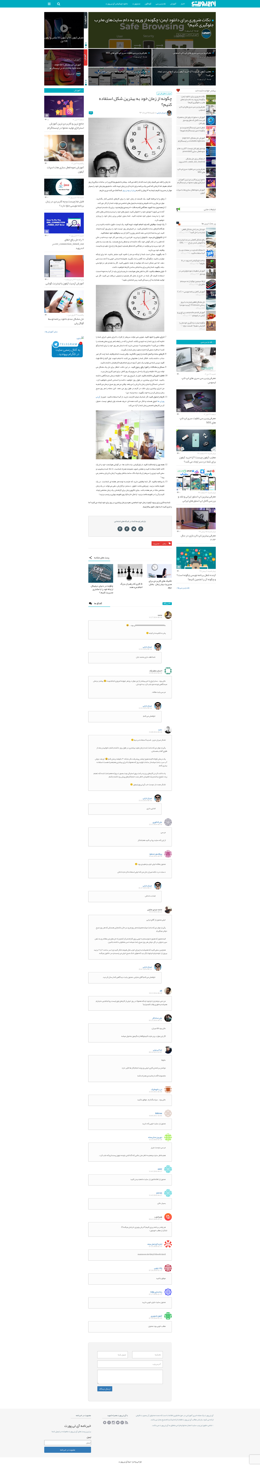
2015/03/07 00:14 (155, 1052)
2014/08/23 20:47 (145, 969)
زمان (164, 543)
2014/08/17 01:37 (145, 888)
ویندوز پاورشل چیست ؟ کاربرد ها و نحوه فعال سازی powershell (191, 149)
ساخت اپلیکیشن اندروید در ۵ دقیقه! (193, 261)
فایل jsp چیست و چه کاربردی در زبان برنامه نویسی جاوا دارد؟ (65, 203)
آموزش (173, 4)
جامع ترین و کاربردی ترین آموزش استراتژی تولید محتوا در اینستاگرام (191, 181)
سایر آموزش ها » (51, 331)
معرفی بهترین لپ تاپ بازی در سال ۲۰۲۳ (198, 537)
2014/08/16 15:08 (155, 732)
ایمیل (89, 1437)
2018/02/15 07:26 (155, 1270)
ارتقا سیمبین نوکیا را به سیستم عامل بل (192, 282)
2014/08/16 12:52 (145, 649)
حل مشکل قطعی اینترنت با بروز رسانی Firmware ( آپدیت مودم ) (192, 305)
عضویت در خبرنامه (67, 1450)
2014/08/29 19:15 (155, 993)
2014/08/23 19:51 (155, 912)
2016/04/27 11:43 (155, 1195)
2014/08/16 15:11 (155, 824)
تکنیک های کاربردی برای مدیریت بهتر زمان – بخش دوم (160, 584)
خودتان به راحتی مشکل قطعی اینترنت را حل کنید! (192, 230)
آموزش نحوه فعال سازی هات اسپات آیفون (190, 191)
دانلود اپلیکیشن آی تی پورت (117, 4)
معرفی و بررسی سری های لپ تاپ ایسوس (192, 108)
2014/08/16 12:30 (155, 673)
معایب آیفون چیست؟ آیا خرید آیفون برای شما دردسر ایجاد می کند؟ (197, 459)
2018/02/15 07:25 (155, 1246)
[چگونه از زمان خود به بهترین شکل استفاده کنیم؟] (130, 147)
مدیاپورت (136, 4)
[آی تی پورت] (203, 4)
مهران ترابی (161, 112)
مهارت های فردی (164, 93)
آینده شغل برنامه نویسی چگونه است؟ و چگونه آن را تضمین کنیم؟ (196, 577)
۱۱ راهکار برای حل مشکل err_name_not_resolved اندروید (192, 160)
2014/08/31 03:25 (155, 1020)
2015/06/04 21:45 (155, 1091)
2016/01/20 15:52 (155, 1139)
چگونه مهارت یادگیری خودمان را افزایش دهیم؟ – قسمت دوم (192, 326)
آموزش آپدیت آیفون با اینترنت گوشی (65, 283)
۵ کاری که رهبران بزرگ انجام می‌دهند (131, 585)
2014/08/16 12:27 (155, 617)
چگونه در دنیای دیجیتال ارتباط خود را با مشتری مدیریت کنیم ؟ (102, 589)
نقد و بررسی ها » (182, 588)
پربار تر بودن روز (129, 190)
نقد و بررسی (161, 4)
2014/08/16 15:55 (145, 800)
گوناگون (148, 4)
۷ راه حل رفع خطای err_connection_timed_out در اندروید (68, 244)
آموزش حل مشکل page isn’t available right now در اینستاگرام (191, 139)
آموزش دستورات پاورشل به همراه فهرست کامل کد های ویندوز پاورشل (191, 120)
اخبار (183, 4)
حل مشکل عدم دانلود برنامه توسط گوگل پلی (66, 321)
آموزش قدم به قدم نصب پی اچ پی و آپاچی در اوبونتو (191, 313)
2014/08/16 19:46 (155, 856)
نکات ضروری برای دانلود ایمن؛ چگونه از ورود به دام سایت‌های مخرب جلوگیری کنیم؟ (192, 99)
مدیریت (156, 543)
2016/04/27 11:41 (155, 1171)
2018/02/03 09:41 (155, 1219)
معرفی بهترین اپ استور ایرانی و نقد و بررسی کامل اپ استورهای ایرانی (197, 498)
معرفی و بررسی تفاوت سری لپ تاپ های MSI (191, 170)
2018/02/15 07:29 (155, 1318)
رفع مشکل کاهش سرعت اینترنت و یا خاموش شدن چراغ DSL (191, 242)
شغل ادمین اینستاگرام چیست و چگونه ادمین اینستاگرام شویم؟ (192, 129)
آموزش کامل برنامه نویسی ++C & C (191, 293)
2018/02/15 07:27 (155, 1294)
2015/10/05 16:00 (155, 1115)
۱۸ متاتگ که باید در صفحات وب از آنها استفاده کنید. (191, 251)
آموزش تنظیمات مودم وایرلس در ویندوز (192, 272)
